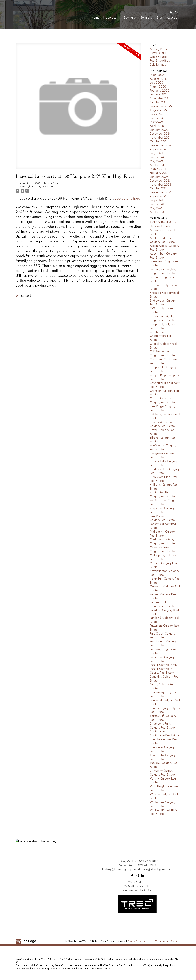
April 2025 (157, 126)
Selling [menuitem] (145, 17)
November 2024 (160, 137)
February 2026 (159, 90)
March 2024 (158, 169)
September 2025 (161, 106)
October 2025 (159, 102)
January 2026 (159, 94)
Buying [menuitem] (128, 17)
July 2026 (156, 82)
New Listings (158, 53)
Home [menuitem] (95, 17)
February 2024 (159, 173)
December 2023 (160, 180)
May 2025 (156, 122)
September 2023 (161, 192)
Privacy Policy (134, 941)
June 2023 (157, 204)
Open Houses (158, 57)
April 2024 (157, 165)
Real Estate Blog (160, 60)
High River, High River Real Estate (43, 187)
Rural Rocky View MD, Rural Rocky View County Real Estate (164, 669)
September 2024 (161, 145)
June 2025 (157, 118)
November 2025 (160, 98)
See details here (127, 198)
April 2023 (157, 212)
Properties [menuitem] (109, 17)
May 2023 (156, 208)
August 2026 (158, 79)
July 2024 (156, 153)
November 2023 (160, 184)
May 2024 (156, 161)
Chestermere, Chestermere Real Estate (161, 336)
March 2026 (158, 86)
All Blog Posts (158, 49)
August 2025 (158, 110)
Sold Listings (158, 64)
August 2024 (158, 149)
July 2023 (156, 200)
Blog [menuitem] (160, 17)
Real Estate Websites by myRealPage (161, 941)
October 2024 (159, 141)
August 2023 (158, 196)
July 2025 (156, 114)
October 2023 (159, 188)
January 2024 (159, 177)
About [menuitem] (171, 17)
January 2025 (159, 130)
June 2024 (157, 157)
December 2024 (160, 133)
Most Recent (157, 75)
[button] (131, 875)
